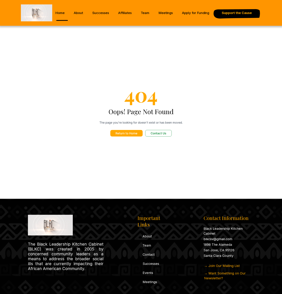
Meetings (165, 13)
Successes (100, 13)
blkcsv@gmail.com (218, 239)
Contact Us (158, 133)
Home (60, 13)
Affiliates (125, 13)
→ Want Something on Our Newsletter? (225, 275)
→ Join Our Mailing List (222, 266)
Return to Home (126, 133)
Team (145, 13)
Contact (149, 254)
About (78, 13)
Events (148, 273)
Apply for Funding (195, 13)
